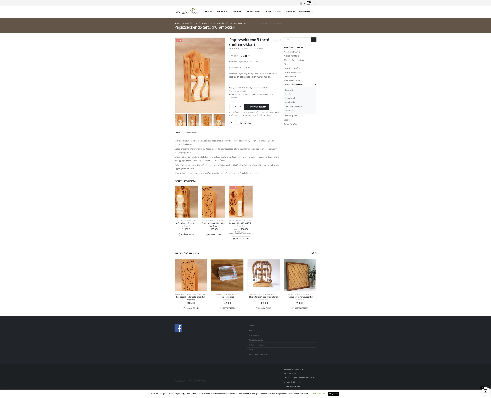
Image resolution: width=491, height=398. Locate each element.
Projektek (237, 12)
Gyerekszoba (289, 102)
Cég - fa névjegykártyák (294, 60)
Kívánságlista (254, 335)
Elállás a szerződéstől (257, 345)
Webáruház (222, 12)
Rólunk (268, 12)
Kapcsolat (290, 12)
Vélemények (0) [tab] (191, 132)
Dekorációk (289, 90)
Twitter (236, 123)
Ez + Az (287, 94)
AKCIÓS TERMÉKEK (244, 88)
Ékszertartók (289, 98)
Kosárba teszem (258, 107)
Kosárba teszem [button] (187, 234)
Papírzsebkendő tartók (260, 88)
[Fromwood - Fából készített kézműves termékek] (187, 11)
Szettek (287, 120)
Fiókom (252, 330)
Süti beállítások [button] (318, 393)
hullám (240, 94)
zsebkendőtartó (265, 94)
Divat (286, 64)
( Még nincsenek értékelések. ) (252, 48)
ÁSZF (251, 350)
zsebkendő (255, 94)
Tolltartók (288, 110)
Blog (277, 12)
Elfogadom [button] (333, 394)
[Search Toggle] (314, 3)
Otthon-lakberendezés (237, 91)
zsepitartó (233, 97)
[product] (186, 202)
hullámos (246, 94)
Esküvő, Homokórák (292, 68)
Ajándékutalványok (292, 52)
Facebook (231, 123)
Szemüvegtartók (291, 116)
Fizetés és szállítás (256, 340)
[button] (311, 253)
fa (236, 94)
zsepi (274, 94)
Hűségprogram (253, 12)
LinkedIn (241, 123)
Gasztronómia (290, 76)
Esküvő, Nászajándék (293, 72)
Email (250, 123)
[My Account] (301, 3)
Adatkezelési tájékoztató (258, 354)
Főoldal (209, 12)
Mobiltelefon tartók (292, 80)
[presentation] (175, 75)
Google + (245, 123)
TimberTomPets (306, 12)
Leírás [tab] (177, 132)
